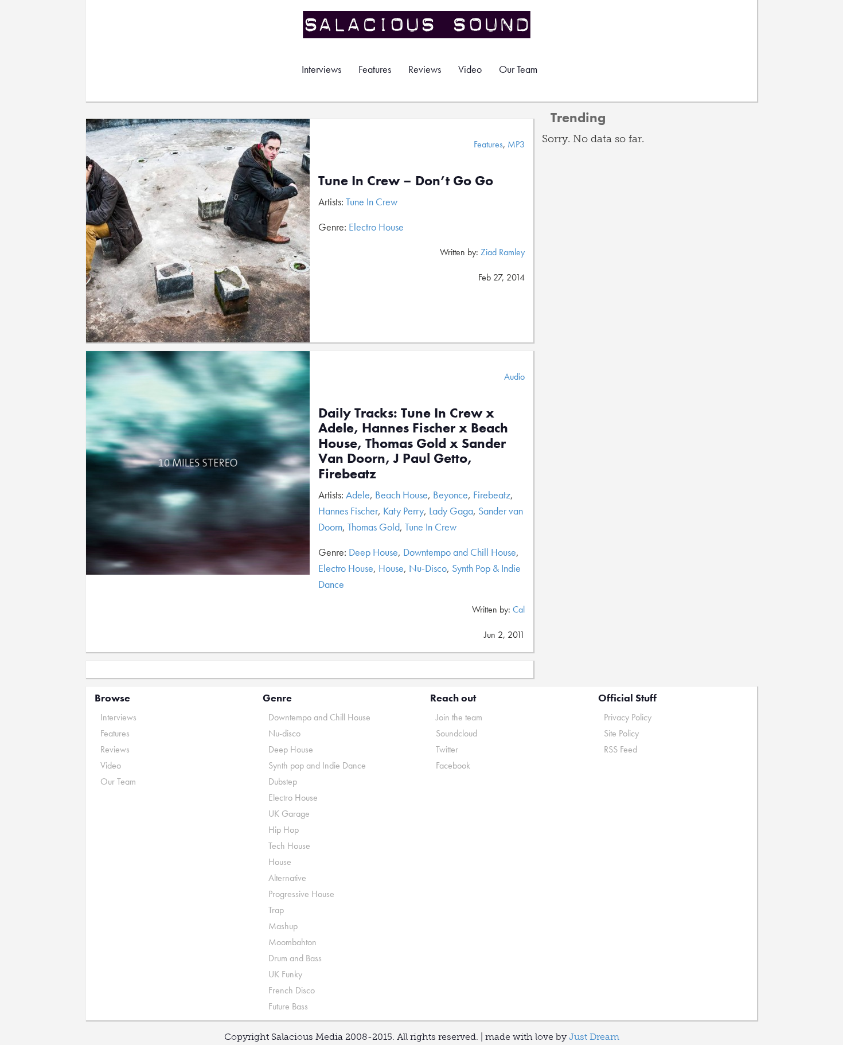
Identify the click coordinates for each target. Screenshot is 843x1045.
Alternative (287, 878)
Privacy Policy (627, 717)
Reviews (424, 69)
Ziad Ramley (503, 252)
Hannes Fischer (348, 510)
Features (374, 69)
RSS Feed (620, 749)
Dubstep (282, 781)
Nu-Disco (428, 568)
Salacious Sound (417, 24)
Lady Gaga (451, 510)
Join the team (459, 717)
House (391, 568)
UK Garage (289, 814)
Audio (514, 377)
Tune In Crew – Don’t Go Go (405, 180)
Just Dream (594, 1036)
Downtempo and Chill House (459, 552)
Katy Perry (403, 510)
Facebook (453, 765)
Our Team (518, 69)
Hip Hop (283, 830)
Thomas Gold (374, 526)
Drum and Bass (295, 958)
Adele (358, 494)
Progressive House (301, 894)
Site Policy (621, 733)
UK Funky (285, 974)
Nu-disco (284, 733)
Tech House (289, 846)
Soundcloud (456, 733)
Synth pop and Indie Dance (317, 765)
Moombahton (292, 942)
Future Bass (288, 1006)
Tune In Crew (371, 201)
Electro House (376, 226)
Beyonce (450, 494)
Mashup (283, 926)
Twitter (447, 749)
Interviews (321, 69)
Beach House (401, 494)
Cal (519, 609)
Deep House (373, 552)
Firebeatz (491, 494)
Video (470, 69)
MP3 (516, 144)
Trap (276, 910)
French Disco (291, 990)
